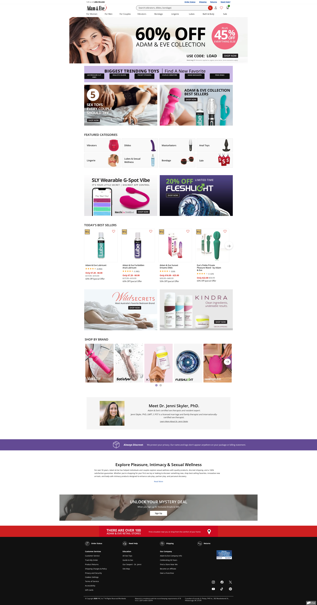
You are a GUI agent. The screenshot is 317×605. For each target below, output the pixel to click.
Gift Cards (89, 590)
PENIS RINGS (219, 75)
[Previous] (89, 362)
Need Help (133, 543)
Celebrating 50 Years (168, 560)
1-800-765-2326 (99, 2)
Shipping (203, 2)
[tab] (156, 385)
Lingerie (175, 14)
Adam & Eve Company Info (171, 556)
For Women (91, 14)
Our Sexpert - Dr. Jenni (132, 564)
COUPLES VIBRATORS (169, 75)
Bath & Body (208, 14)
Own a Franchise (167, 573)
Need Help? (225, 2)
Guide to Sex (128, 560)
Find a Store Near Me (169, 564)
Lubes (192, 14)
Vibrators (141, 14)
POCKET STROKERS (144, 75)
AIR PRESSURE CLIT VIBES (94, 76)
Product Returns (92, 564)
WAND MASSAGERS (195, 75)
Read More (158, 481)
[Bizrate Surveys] (228, 557)
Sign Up (158, 513)
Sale (225, 14)
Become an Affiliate (168, 569)
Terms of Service (92, 581)
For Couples (125, 14)
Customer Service (92, 556)
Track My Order (91, 560)
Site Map (126, 569)
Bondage (158, 14)
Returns (213, 2)
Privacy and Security (93, 573)
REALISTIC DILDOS (119, 75)
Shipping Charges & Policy (96, 569)
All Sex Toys (127, 556)
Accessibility (90, 585)
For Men (108, 14)
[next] (229, 245)
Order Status (190, 2)
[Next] (227, 362)
